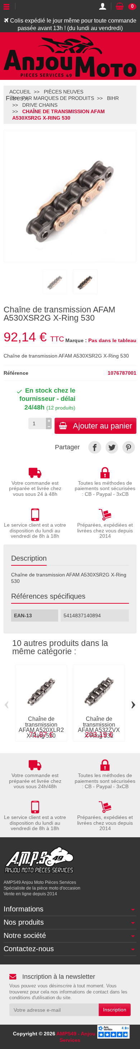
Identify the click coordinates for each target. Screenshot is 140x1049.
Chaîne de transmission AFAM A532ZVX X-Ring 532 (99, 727)
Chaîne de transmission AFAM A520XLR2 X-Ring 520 (41, 727)
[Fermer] (26, 98)
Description (29, 558)
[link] (94, 447)
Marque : (76, 340)
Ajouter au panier (102, 425)
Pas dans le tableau (112, 340)
